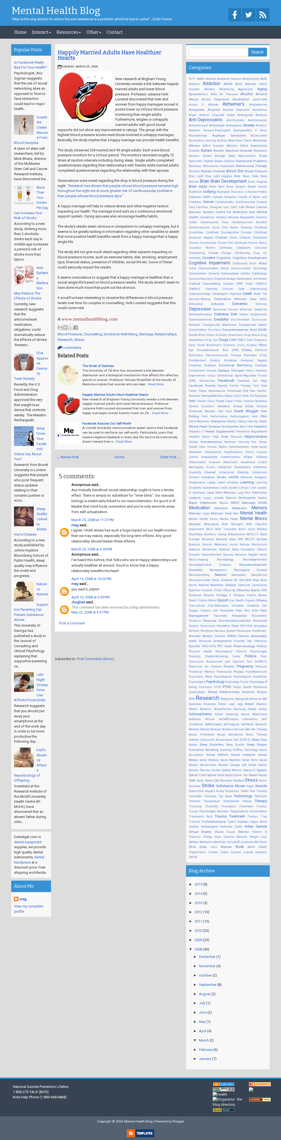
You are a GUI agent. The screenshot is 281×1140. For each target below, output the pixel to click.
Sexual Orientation (201, 734)
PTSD (227, 687)
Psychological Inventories (250, 676)
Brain (204, 181)
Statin (200, 780)
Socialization (208, 765)
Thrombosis (228, 806)
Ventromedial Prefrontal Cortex (221, 826)
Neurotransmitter (200, 580)
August (205, 994)
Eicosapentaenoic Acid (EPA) (217, 350)
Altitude (213, 104)
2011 (199, 921)
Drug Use (211, 340)
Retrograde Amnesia (248, 699)
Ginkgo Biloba (243, 406)
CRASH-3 (194, 289)
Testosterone (231, 801)
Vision (219, 832)
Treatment (237, 816)
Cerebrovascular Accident (249, 222)
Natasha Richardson (203, 549)
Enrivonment (197, 370)
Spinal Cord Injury (220, 775)
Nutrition (216, 585)
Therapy (260, 801)
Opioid (222, 600)
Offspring (229, 590)
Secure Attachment (254, 714)
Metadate (195, 524)
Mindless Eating (215, 534)
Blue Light (196, 176)
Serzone (239, 729)
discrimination (240, 319)
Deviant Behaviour (240, 309)
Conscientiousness (201, 279)
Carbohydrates (224, 202)
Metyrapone (211, 524)
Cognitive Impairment (209, 263)
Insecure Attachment (223, 462)
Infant (248, 457)
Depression (200, 309)
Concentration (197, 273)
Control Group (224, 279)
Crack (249, 283)
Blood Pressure (70, 334)
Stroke (208, 785)
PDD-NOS (246, 626)
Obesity (230, 585)
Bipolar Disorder (213, 171)
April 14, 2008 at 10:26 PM (91, 579)
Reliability (248, 692)
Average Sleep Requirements (235, 156)
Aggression (245, 89)
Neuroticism (259, 575)
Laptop (211, 482)
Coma (192, 268)
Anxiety (249, 125)
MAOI (235, 503)
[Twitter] (248, 15)
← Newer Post (67, 457)
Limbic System (229, 488)
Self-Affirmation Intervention (238, 719)
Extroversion (207, 381)
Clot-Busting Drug (247, 253)
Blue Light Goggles (218, 176)
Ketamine (246, 477)
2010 (199, 931)
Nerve (263, 554)
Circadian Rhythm (202, 248)
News (216, 580)
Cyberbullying (258, 289)
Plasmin (241, 651)
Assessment (259, 135)
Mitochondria (236, 534)
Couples (228, 283)
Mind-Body (196, 534)
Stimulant (226, 780)
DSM (232, 340)
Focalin (201, 401)
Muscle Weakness (215, 544)
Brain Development (228, 181)
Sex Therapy (259, 729)
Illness (249, 452)
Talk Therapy (258, 791)
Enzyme (211, 370)
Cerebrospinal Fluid (214, 222)
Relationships (165, 334)
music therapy (239, 544)
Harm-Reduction (199, 421)
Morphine (208, 539)
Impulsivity (209, 457)
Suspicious (232, 791)
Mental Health (253, 513)
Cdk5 (234, 207)
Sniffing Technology (245, 750)
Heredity (194, 437)
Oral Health (236, 600)
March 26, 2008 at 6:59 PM (91, 549)
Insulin (210, 467)
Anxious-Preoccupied (217, 130)
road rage (236, 704)
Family (222, 385)
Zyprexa (236, 852)
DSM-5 (241, 340)
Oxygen (193, 610)
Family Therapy (240, 385)
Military (262, 529)
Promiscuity (224, 672)
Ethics (250, 370)
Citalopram (243, 248)
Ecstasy (252, 345)
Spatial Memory (232, 770)
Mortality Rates (226, 539)
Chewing (246, 227)
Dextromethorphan (200, 314)
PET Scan (224, 646)
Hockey (193, 442)
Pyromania (260, 687)
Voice (217, 837)
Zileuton (213, 852)
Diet (234, 314)
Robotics (261, 704)
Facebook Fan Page (252, 381)
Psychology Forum (237, 682)
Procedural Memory (202, 672)
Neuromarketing (199, 575)
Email (263, 355)
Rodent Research (200, 709)
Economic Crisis (234, 345)
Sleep (255, 740)
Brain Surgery (235, 186)
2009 (199, 940)
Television (260, 796)
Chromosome (207, 243)
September (208, 985)
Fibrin (237, 396)
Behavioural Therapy (251, 166)
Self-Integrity (231, 724)
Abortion (211, 79)
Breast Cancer (257, 186)
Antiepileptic (217, 125)
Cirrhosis (225, 248)
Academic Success (229, 79)
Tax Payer (225, 796)
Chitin (233, 237)
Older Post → (170, 457)
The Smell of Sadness (98, 366)
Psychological (223, 676)
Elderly (247, 350)
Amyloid (213, 110)
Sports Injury (258, 775)
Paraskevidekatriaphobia (234, 621)
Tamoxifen (195, 796)
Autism (206, 150)
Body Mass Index (246, 176)
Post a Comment (72, 623)
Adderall (194, 84)
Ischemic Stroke (213, 477)
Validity (194, 826)
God (220, 411)
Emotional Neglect (254, 360)
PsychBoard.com (256, 672)
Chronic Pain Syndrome (232, 243)
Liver (253, 488)
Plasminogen (258, 651)
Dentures (261, 304)
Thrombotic (246, 806)
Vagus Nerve (258, 822)
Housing (243, 442)
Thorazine (195, 806)
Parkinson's (207, 626)
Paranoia (210, 621)
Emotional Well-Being (120, 334)
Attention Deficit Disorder (206, 146)
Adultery (209, 89)
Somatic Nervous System (205, 770)
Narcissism (259, 544)
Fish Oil (248, 396)
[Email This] (60, 327)
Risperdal (210, 704)
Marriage (146, 334)
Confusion (259, 273)
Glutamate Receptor (202, 411)
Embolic (215, 360)
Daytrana (235, 294)
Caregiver (216, 207)
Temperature (212, 801)
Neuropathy (238, 575)
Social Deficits (217, 755)
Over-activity (197, 605)
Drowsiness (235, 335)
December (207, 957)
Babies (218, 161)
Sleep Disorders (211, 744)
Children (221, 237)
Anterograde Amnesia (252, 115)
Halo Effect (259, 416)
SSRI (192, 780)
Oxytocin (205, 610)
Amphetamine (258, 104)
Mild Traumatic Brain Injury (235, 529)
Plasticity (195, 656)
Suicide (261, 786)
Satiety (252, 709)
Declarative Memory (230, 299)
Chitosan (245, 237)
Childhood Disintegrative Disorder (229, 232)
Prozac (239, 672)
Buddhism (195, 192)
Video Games (255, 826)
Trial (264, 816)
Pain (239, 610)
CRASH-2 (261, 283)
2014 (199, 894)
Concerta (214, 273)
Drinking (221, 335)
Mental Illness (253, 518)
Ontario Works (207, 600)
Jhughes (78, 602)
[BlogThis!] (65, 327)
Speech (262, 770)
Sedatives (195, 719)
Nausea (228, 554)
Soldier (262, 765)
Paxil (235, 626)
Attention (260, 140)
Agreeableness (198, 94)
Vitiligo (207, 837)
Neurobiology (225, 559)
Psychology (215, 682)
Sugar (250, 786)
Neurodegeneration (255, 559)
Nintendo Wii (229, 580)
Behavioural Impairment (219, 166)
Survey (220, 791)
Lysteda (219, 498)
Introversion (259, 472)
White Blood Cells (203, 847)
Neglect (253, 554)
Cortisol (194, 283)
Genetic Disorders (201, 406)
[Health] (220, 1094)
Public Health (242, 687)
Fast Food (260, 385)
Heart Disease (209, 426)
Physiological (223, 651)
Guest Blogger (246, 411)
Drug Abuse (252, 335)
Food (220, 401)
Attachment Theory (240, 140)
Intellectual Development (234, 467)
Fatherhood (234, 391)
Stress (79, 340)
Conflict (245, 273)
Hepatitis (260, 426)
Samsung (240, 709)
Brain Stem (216, 186)
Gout (229, 411)
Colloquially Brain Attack (249, 263)
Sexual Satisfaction (230, 734)
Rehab (212, 692)
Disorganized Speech (253, 325)
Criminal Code (233, 289)
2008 (199, 949)
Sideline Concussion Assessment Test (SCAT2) (220, 740)
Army (263, 130)
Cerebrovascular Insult (204, 227)
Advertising (226, 89)
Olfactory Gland (248, 590)
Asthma (222, 140)
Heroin (206, 437)
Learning (247, 482)
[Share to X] (70, 327)
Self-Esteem (213, 724)
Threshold (211, 806)
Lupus (207, 498)
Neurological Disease (250, 570)
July (202, 1003)
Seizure (210, 719)
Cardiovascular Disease (251, 202)
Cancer (208, 202)
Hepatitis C (196, 431)
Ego (191, 350)
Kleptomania (197, 482)
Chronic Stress (257, 243)
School (219, 714)
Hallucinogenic (239, 416)
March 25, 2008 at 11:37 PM (92, 520)
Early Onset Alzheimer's (205, 345)
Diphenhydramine (200, 319)
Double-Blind (197, 335)
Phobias (262, 646)
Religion (262, 692)
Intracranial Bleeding (234, 472)
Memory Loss (199, 513)
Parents (194, 626)
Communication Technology (249, 268)
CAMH (206, 197)
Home (20, 32)
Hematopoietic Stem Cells (237, 426)
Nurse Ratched (199, 585)
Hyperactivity (213, 452)
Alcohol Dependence (215, 99)
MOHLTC (252, 534)
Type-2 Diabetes (238, 822)
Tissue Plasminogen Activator (208, 811)
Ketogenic (261, 477)
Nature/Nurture (211, 554)
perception (260, 626)
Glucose (262, 406)
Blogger (178, 1121)
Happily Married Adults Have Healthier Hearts (109, 55)
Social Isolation (243, 755)
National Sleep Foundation (237, 549)
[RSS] (262, 15)
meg (74, 525)
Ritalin (222, 704)
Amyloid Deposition (236, 110)
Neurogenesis (218, 570)
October (206, 975)
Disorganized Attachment (220, 325)
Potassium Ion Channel (205, 666)
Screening (232, 714)
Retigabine (227, 699)
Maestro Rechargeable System (246, 498)
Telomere (194, 801)
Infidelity (261, 457)
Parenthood (260, 621)
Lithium (244, 488)
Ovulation (238, 605)
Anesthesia (259, 110)
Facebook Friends (202, 385)
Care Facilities (198, 207)
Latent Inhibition (228, 482)
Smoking (211, 750)
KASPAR (233, 477)
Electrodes (250, 355)
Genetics (223, 406)
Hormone (230, 442)
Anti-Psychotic (235, 120)
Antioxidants (234, 125)
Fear (252, 391)
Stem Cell (212, 780)
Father (193, 391)
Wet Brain (260, 842)
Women (226, 847)
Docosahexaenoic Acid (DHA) (244, 330)
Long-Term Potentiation (252, 492)
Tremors (252, 816)
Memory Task (221, 513)
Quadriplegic (197, 692)
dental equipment (28, 842)
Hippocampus (255, 436)
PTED (217, 687)
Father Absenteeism (212, 391)
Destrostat (219, 309)
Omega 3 (223, 595)
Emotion (230, 360)
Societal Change (229, 765)
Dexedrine (260, 309)
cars (226, 207)
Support (210, 791)
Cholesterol (260, 237)
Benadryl (194, 171)
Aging (262, 89)
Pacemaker (227, 610)
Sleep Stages (257, 744)
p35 (215, 610)
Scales (263, 709)
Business (237, 192)
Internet (210, 472)
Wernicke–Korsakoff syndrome (233, 842)
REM (192, 699)
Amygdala (196, 110)
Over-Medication (218, 605)
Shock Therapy (256, 734)
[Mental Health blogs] (224, 1109)
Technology (243, 796)
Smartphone (196, 750)
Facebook (226, 380)
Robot (249, 704)
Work (239, 847)
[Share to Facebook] (75, 327)
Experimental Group (202, 375)
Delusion (217, 304)
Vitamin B (259, 832)
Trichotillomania (213, 822)
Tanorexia (210, 796)
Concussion (230, 273)
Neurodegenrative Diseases (210, 565)
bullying (209, 191)
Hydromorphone (239, 447)
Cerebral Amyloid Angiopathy (235, 217)
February (206, 1050)
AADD (201, 79)
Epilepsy (224, 370)
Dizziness (214, 330)
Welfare (193, 842)
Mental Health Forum (203, 519)
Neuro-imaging (198, 559)
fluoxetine (261, 396)
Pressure (261, 666)
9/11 (192, 79)
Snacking (226, 750)
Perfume (194, 631)
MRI (240, 539)
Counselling (92, 334)
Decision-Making (199, 299)
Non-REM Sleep (249, 580)
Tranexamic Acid (200, 816)
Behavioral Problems (251, 161)
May (202, 1022)
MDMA (262, 503)
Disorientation (198, 330)
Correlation (260, 279)
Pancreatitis (259, 616)
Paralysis (195, 621)
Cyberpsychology (199, 294)
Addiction (211, 83)
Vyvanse (228, 837)
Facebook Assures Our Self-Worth (106, 423)
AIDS (214, 94)
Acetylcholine (250, 79)
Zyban (224, 852)
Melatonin (239, 508)
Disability (221, 319)
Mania (224, 503)
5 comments (71, 348)
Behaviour (195, 166)
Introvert (194, 477)
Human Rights (217, 447)
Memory (259, 507)
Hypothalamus (233, 452)
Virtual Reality (200, 832)
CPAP (239, 283)
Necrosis (240, 554)
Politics (250, 656)
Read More (156, 384)
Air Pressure (229, 94)
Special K (249, 770)
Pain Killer (251, 610)
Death (247, 294)
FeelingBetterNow (212, 396)
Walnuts (242, 837)
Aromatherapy (198, 135)
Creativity (211, 289)
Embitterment (197, 360)
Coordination (244, 279)
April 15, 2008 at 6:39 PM (90, 597)
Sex (247, 729)
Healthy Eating (236, 421)
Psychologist (197, 682)
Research (65, 340)
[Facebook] (234, 15)
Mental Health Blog (56, 10)
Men (235, 513)
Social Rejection (231, 760)
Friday (238, 401)
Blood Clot (234, 171)
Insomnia (248, 462)
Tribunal (194, 822)
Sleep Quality (235, 744)
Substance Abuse (230, 786)
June (203, 1012)
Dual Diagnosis (257, 340)
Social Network (209, 760)
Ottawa (261, 600)
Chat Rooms (230, 227)
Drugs (223, 340)
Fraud (229, 401)
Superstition (196, 791)
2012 (199, 912)
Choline (193, 243)
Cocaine (208, 258)
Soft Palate (249, 765)
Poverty (229, 666)
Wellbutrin (206, 842)
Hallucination (218, 416)
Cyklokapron (220, 294)
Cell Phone (247, 207)
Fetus (229, 396)
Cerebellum (207, 217)
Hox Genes (259, 442)
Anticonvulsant (198, 125)
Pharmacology (244, 646)
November (207, 966)
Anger (192, 115)
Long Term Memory (221, 492)
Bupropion (223, 192)
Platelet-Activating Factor (222, 656)
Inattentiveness (230, 457)
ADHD (227, 84)
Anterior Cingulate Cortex (217, 115)
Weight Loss (258, 837)
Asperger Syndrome (229, 135)
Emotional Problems (202, 365)
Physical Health (200, 651)
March (204, 1040)
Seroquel (215, 729)
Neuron (220, 575)
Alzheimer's (234, 104)
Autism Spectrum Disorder (232, 150)
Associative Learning (202, 140)
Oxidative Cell (257, 605)
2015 (199, 884)
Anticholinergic (257, 120)
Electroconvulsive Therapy (223, 355)
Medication (199, 507)
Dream (210, 335)
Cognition (224, 258)
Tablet (244, 791)
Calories (195, 197)
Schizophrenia (200, 714)
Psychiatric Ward (200, 676)
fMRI (192, 401)
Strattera (238, 780)
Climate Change (219, 253)
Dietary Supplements (253, 314)
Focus (211, 401)
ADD (263, 79)
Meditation (221, 508)
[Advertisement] (119, 645)
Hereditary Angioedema (251, 431)
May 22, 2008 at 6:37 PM (90, 612)
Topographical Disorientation (248, 811)
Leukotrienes (210, 488)
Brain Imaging (257, 181)
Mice (225, 524)
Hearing (252, 421)
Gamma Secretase (255, 401)
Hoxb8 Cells (197, 447)
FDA (245, 391)
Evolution (261, 370)
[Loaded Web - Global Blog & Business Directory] (260, 1099)
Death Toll (260, 294)
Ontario (239, 595)
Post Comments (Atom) (95, 659)
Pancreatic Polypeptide (230, 616)
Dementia (239, 304)
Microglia (237, 524)
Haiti (204, 416)
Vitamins (195, 837)
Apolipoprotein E (245, 130)
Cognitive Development (249, 258)
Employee (261, 365)
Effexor (262, 345)
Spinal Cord (197, 775)
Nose (263, 580)
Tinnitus (261, 806)
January (205, 1059)
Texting (246, 801)
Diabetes (221, 314)
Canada (217, 197)
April (203, 1031)
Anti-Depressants (206, 119)
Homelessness (211, 442)
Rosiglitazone (222, 709)
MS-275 (250, 539)
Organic (250, 600)
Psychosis (205, 687)
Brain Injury (198, 186)
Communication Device (213, 268)
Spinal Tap (241, 775)
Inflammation (197, 462)
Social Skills (250, 760)
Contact (115, 32)
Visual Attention (237, 832)
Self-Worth (247, 724)
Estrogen (238, 370)
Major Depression (203, 503)
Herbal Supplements (220, 431)
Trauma (221, 816)
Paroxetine (223, 626)
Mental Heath (229, 519)
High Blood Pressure (227, 437)
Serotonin (228, 729)
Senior (204, 729)
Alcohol (246, 94)
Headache (218, 421)
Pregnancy (245, 666)
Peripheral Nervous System (217, 631)
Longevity (195, 498)
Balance (229, 161)
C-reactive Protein (256, 192)
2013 (199, 903)
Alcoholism (240, 99)
